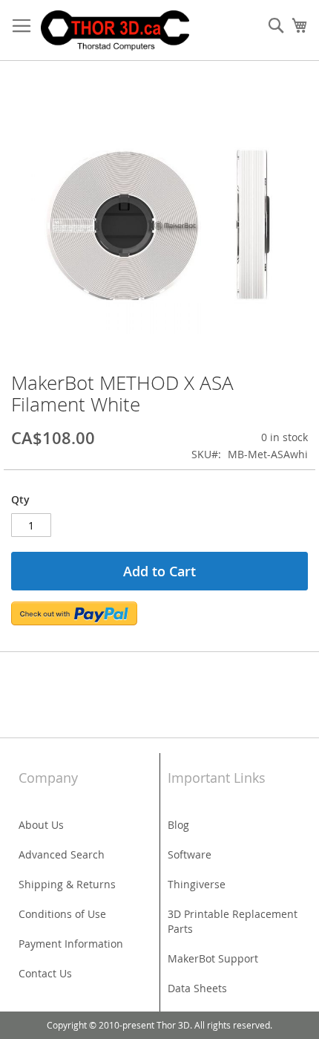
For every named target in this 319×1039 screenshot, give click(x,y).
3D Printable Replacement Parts (232, 921)
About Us (41, 825)
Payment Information (71, 944)
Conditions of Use (62, 914)
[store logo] (115, 30)
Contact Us (45, 973)
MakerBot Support (213, 958)
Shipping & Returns (67, 884)
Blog (178, 825)
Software (189, 854)
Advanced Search (62, 854)
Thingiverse (197, 884)
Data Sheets (197, 988)
